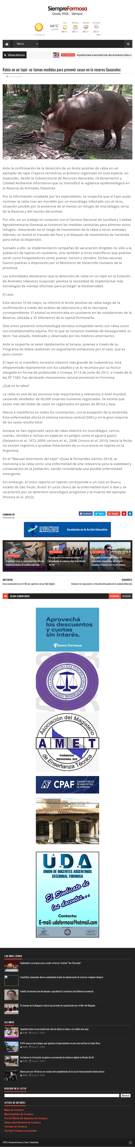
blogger (127, 596)
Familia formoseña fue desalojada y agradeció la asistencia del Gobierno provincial (56, 991)
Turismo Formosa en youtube (20, 1130)
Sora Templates (31, 1142)
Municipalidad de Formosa (18, 1114)
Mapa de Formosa (14, 1110)
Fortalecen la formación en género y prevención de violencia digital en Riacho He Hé (67, 560)
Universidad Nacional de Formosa (22, 1122)
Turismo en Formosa (15, 1126)
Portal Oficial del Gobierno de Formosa (25, 1118)
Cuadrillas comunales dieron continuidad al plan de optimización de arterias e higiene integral (61, 977)
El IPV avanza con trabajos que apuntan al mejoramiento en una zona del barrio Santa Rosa (60, 1043)
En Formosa (51, 55)
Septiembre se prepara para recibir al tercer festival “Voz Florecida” (50, 963)
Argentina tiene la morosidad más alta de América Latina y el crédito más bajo (95, 55)
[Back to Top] (130, 1143)
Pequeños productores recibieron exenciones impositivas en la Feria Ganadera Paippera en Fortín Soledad (108, 560)
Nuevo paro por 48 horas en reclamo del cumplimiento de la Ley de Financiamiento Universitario (62, 1071)
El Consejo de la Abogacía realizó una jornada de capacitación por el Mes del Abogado (57, 1005)
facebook (114, 596)
